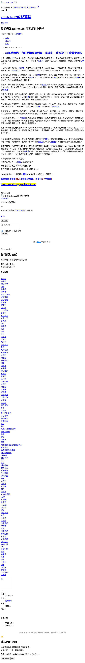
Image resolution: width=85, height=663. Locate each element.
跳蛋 (2, 529)
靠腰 (2, 434)
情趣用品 (4, 523)
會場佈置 (4, 471)
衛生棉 (3, 536)
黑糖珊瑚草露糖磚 (8, 450)
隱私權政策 (55, 632)
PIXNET (25, 632)
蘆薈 (2, 552)
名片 (7, 44)
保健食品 (4, 395)
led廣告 (4, 500)
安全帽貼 (4, 300)
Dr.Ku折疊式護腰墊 (8, 429)
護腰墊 (3, 440)
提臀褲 (3, 575)
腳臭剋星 (15, 71)
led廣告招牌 (5, 494)
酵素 (2, 408)
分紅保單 (4, 416)
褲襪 (2, 510)
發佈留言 (5, 234)
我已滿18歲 (5, 658)
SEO (2, 460)
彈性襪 (3, 507)
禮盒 (2, 324)
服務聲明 (63, 632)
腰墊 (2, 437)
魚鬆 (2, 329)
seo (2, 546)
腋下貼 (3, 305)
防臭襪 (46, 139)
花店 (2, 463)
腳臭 (38, 75)
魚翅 (2, 347)
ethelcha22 (4, 198)
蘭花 (2, 426)
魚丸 (2, 334)
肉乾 (2, 331)
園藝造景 (4, 418)
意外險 (3, 411)
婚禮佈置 (4, 468)
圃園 (2, 565)
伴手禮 (3, 326)
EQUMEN (5, 572)
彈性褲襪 (4, 513)
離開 (12, 658)
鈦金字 (3, 502)
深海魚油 (4, 405)
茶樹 (2, 557)
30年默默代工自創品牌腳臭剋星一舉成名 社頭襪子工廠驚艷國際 (43, 53)
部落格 (8, 41)
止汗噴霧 (4, 310)
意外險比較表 (6, 413)
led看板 (4, 505)
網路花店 (4, 465)
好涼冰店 (4, 297)
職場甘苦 (19, 34)
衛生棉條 (4, 539)
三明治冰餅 (5, 295)
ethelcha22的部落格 (16, 17)
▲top (3, 216)
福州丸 (3, 342)
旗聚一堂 (4, 318)
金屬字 (3, 492)
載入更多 (5, 220)
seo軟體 (4, 455)
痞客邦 (17, 210)
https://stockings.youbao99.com (18, 184)
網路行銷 (4, 544)
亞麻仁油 (4, 397)
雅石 (2, 424)
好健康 (3, 392)
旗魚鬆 (3, 321)
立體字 (3, 486)
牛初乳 (3, 403)
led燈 (3, 497)
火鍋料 (3, 339)
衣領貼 (3, 279)
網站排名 (4, 458)
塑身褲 (3, 570)
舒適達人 (4, 542)
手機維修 (4, 534)
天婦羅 (3, 337)
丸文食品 (4, 316)
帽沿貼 (3, 281)
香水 (2, 560)
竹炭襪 (48, 179)
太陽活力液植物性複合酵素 (11, 445)
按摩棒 (3, 526)
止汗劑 (3, 308)
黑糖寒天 (4, 447)
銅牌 (2, 489)
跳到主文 (4, 23)
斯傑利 (40, 61)
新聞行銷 (4, 549)
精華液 (3, 554)
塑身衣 (3, 567)
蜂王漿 (3, 400)
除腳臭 (21, 68)
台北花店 (4, 473)
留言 (22, 210)
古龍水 (3, 562)
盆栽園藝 (4, 421)
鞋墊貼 (3, 313)
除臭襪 (76, 78)
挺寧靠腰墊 (5, 432)
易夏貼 (3, 302)
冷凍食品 (4, 345)
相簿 (7, 38)
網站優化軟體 (6, 453)
